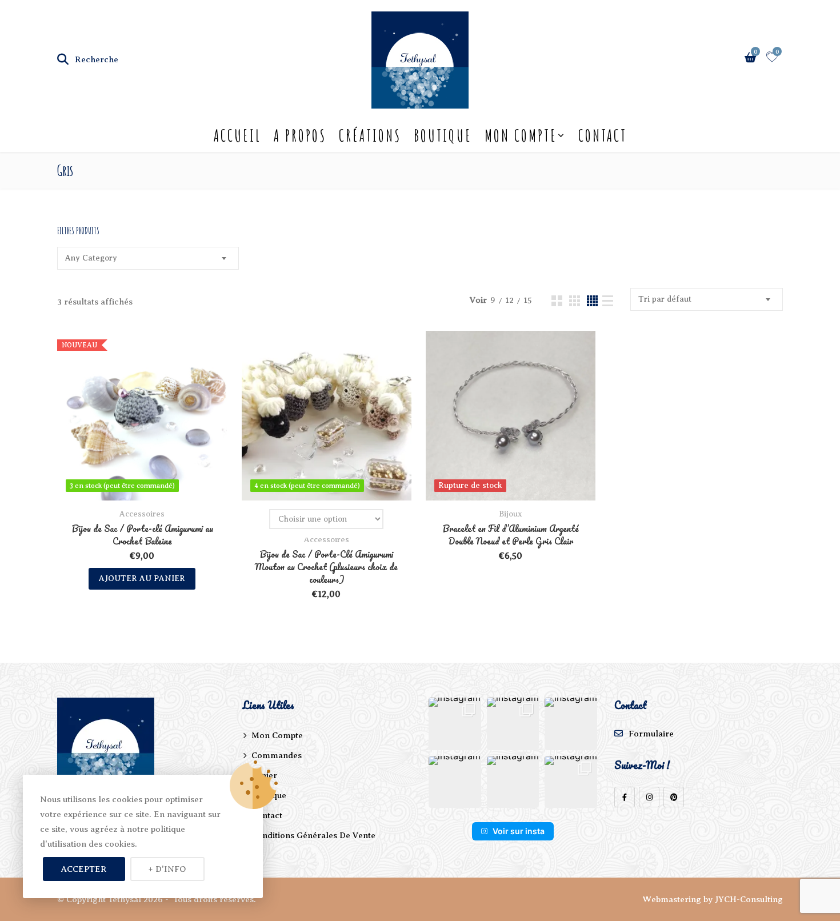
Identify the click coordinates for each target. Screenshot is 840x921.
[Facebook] (624, 797)
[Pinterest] (673, 797)
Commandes (276, 755)
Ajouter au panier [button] (142, 578)
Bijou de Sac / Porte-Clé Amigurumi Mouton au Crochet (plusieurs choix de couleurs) (326, 567)
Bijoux (510, 514)
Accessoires (142, 514)
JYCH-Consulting (749, 899)
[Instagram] (649, 797)
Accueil (237, 136)
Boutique (443, 136)
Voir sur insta (519, 831)
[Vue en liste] (607, 300)
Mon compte (521, 136)
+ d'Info (167, 869)
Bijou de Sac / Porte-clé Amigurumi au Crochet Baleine (142, 534)
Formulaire (651, 733)
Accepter (84, 869)
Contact (602, 136)
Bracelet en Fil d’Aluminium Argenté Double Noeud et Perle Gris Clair (510, 534)
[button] (455, 724)
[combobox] (148, 258)
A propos (300, 136)
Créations (370, 136)
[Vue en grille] (556, 300)
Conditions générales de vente (313, 835)
